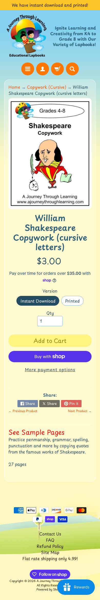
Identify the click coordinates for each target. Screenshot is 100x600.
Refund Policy (50, 546)
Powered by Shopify (50, 589)
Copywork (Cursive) (46, 87)
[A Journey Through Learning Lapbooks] (27, 36)
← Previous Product (22, 410)
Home (14, 87)
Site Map (50, 552)
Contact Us (50, 534)
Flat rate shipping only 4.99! (50, 558)
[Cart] (57, 68)
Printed (74, 302)
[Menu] (27, 68)
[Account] (42, 68)
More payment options (50, 369)
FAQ (50, 540)
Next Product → (80, 410)
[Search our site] (72, 68)
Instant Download (40, 302)
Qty (50, 313)
